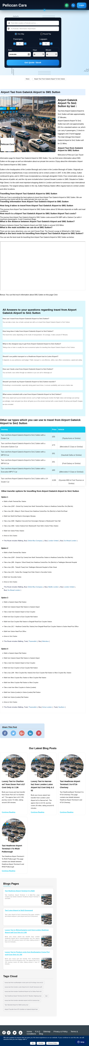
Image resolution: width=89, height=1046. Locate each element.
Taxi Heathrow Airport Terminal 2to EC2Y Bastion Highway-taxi (23, 996)
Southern (61, 707)
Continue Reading (8, 812)
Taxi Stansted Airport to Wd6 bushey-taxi (16, 1005)
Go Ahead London (70, 540)
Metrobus (45, 641)
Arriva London (47, 707)
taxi (46, 996)
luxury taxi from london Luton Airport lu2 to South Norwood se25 (23, 987)
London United (53, 540)
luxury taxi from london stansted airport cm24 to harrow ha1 (22, 1000)
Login (81, 5)
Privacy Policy (52, 1043)
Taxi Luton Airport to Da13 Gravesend (19, 910)
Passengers (18, 39)
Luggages (43, 39)
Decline (41, 1043)
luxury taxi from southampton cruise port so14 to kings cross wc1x (24, 982)
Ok (33, 1043)
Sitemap (46, 1031)
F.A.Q (37, 1031)
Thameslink (33, 641)
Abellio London (53, 587)
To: (12, 28)
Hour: (35, 50)
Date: (10, 50)
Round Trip (47, 34)
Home (27, 79)
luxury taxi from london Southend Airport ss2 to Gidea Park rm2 (23, 991)
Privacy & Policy (61, 1031)
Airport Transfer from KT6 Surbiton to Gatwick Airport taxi (21, 1009)
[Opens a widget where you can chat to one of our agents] (81, 1042)
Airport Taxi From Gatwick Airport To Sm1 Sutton (49, 79)
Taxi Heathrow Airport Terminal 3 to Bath (20, 891)
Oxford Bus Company (35, 540)
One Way (21, 34)
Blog (41, 1034)
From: (13, 23)
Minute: (48, 50)
